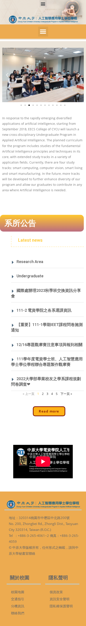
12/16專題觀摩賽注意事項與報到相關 (49, 344)
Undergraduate (30, 276)
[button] (43, 3)
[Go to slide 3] (29, 105)
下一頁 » (66, 394)
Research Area (30, 261)
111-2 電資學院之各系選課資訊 (44, 310)
